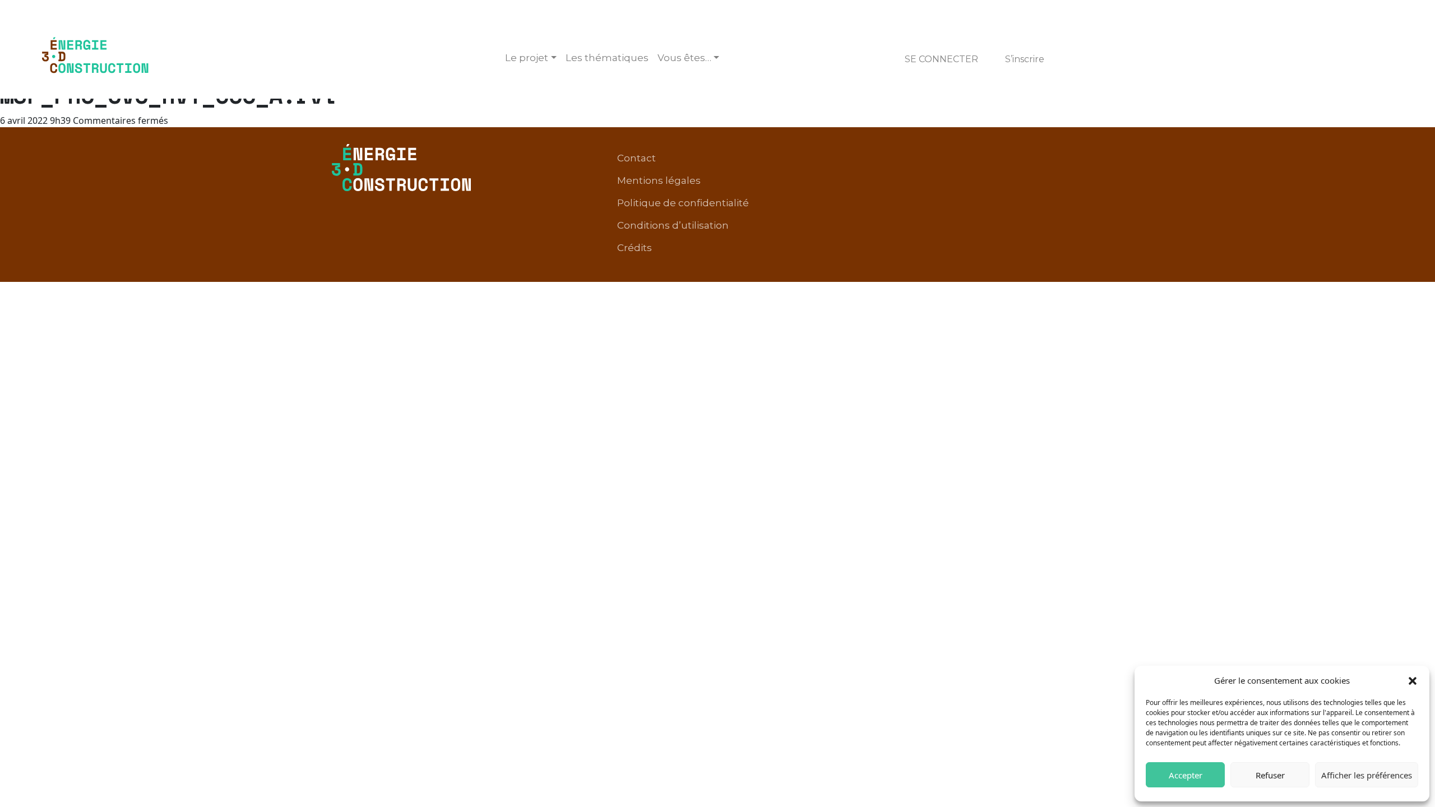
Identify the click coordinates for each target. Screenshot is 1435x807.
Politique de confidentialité (683, 202)
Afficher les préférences (1366, 775)
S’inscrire (1024, 59)
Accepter (1185, 775)
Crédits (634, 247)
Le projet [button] (526, 57)
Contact (636, 158)
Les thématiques (607, 57)
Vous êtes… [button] (684, 57)
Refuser (1270, 775)
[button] (1412, 680)
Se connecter (941, 59)
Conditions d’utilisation (673, 225)
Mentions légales (659, 180)
